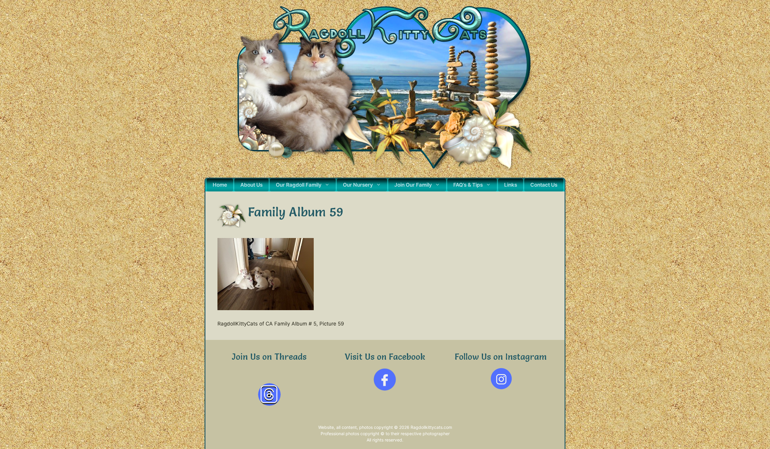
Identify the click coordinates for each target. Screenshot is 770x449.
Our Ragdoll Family (299, 185)
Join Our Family (413, 185)
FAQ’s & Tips (468, 185)
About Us (251, 185)
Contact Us (543, 185)
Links (510, 185)
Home (220, 185)
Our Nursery (358, 185)
